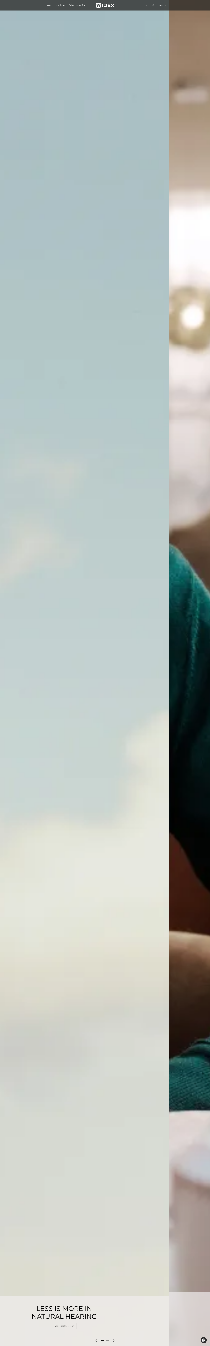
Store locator (60, 5)
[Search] (146, 5)
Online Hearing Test (77, 5)
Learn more (105, 1328)
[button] (204, 1340)
